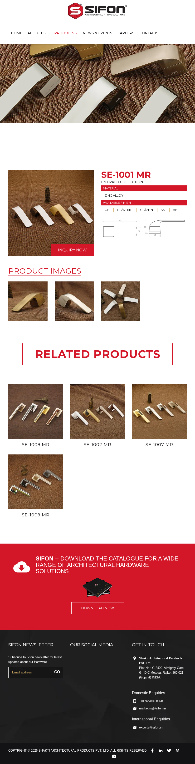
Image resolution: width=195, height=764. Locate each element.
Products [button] (64, 33)
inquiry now (72, 250)
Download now (97, 608)
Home (16, 33)
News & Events (97, 33)
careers (125, 33)
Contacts (149, 33)
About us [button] (37, 33)
